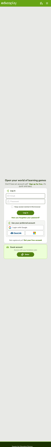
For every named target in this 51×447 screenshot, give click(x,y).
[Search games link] (41, 3)
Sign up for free (35, 184)
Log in (25, 213)
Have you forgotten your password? (25, 218)
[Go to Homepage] (9, 3)
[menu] (47, 3)
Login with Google (20, 227)
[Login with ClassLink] (16, 233)
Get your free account (33, 240)
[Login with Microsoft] (34, 233)
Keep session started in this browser (27, 207)
